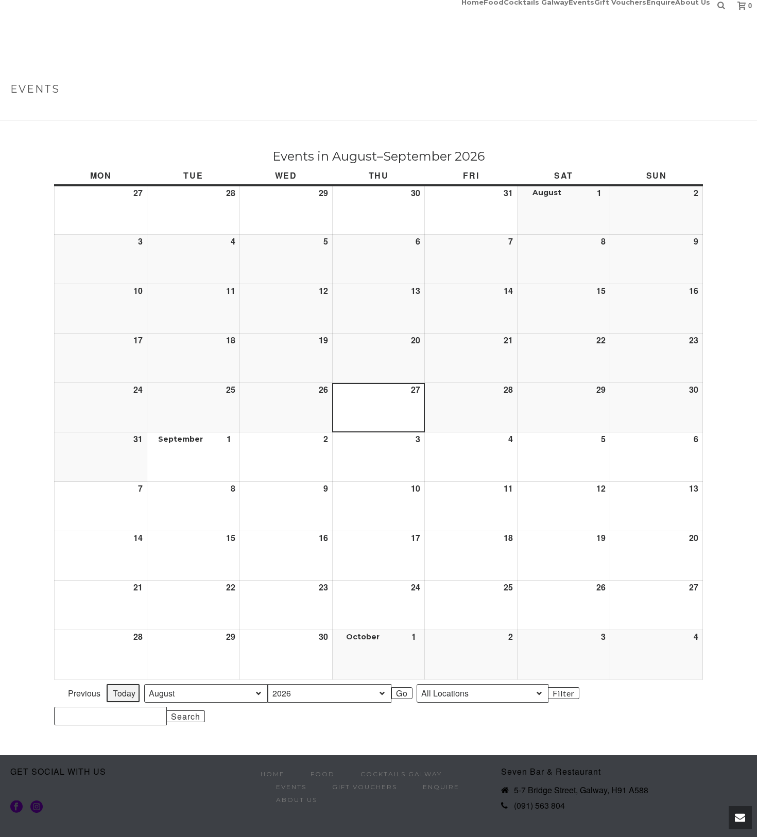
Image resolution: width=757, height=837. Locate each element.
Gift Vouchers (620, 2)
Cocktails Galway (536, 2)
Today (124, 693)
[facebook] (16, 807)
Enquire (660, 2)
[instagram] (36, 807)
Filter (565, 693)
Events (581, 2)
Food (494, 2)
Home (472, 2)
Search (185, 716)
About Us (692, 2)
